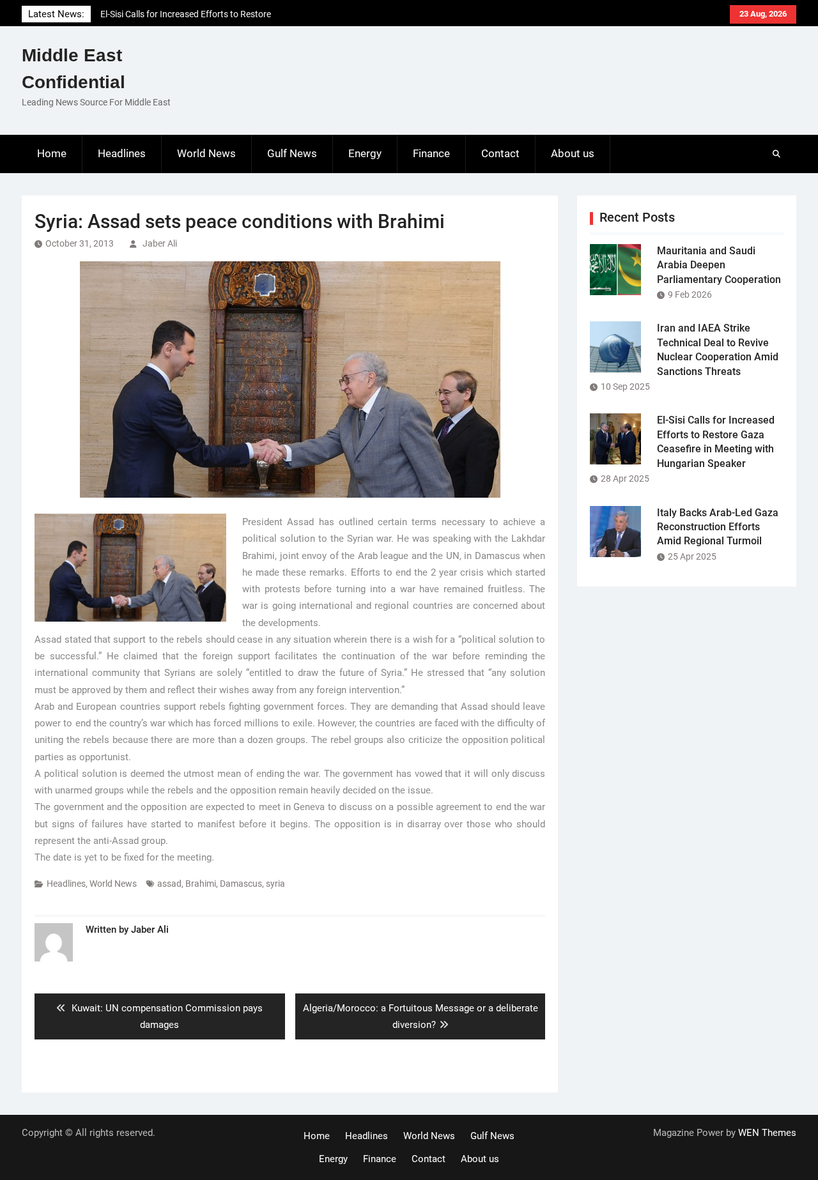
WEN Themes (767, 1132)
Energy (365, 153)
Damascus (241, 883)
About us (572, 153)
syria (275, 883)
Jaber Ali (160, 243)
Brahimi (200, 883)
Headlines (122, 153)
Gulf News (292, 153)
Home (51, 153)
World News (206, 153)
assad (169, 883)
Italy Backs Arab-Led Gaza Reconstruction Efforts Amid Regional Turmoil (717, 527)
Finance (431, 153)
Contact (500, 153)
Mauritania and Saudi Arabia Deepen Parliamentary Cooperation (719, 265)
